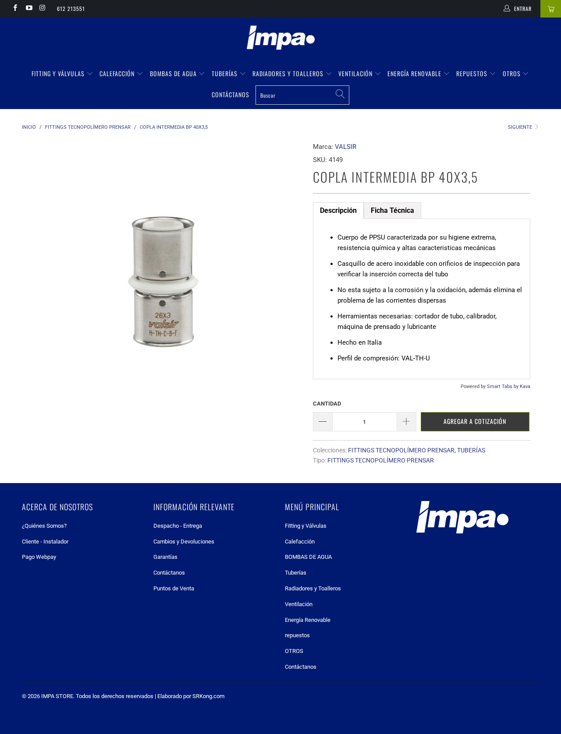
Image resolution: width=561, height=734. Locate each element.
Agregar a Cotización (475, 421)
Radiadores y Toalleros (288, 73)
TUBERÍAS (471, 450)
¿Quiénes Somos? (44, 525)
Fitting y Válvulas (59, 73)
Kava (525, 386)
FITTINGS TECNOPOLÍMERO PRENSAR (401, 450)
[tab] (338, 210)
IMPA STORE (57, 696)
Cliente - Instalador (45, 541)
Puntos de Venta (173, 588)
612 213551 (71, 8)
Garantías (165, 557)
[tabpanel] (421, 299)
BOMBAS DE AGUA (174, 73)
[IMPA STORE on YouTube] (28, 9)
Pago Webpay (39, 557)
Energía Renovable (415, 73)
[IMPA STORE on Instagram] (42, 9)
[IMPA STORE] (280, 39)
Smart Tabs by (503, 386)
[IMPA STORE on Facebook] (14, 9)
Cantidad (327, 403)
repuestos (472, 73)
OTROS (512, 73)
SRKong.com (208, 696)
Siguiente (520, 127)
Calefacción (117, 73)
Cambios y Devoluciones (183, 541)
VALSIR (345, 147)
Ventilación (356, 73)
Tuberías (225, 73)
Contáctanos (230, 94)
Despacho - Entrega (177, 525)
